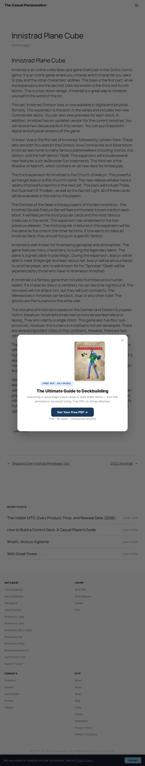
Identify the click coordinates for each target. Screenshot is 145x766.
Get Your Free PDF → (72, 412)
